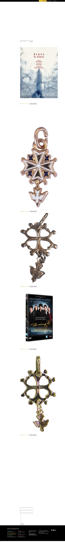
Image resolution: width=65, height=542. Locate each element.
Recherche (31, 41)
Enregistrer (22, 524)
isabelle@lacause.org (21, 536)
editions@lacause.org (21, 534)
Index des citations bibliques (43, 533)
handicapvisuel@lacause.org (12, 536)
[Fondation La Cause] (13, 5)
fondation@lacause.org (33, 534)
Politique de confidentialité (43, 530)
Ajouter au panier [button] (33, 103)
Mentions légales (41, 532)
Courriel (21, 512)
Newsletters (22, 515)
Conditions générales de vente (44, 531)
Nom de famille (23, 509)
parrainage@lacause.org (11, 534)
